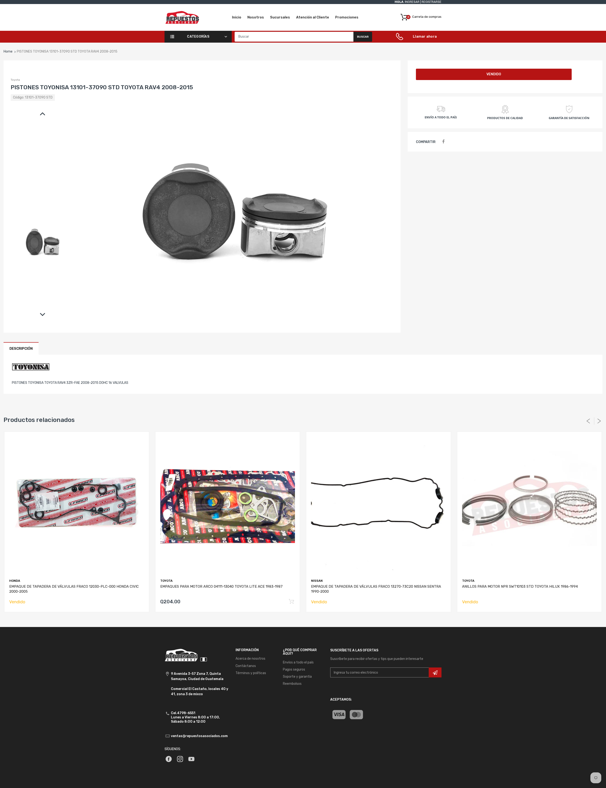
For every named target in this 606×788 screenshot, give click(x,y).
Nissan (317, 580)
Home (8, 51)
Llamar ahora (425, 36)
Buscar (363, 36)
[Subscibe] (435, 672)
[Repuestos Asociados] (182, 17)
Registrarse (431, 2)
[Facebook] (443, 142)
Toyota (15, 79)
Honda (14, 580)
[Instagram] (180, 759)
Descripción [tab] (21, 348)
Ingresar (412, 2)
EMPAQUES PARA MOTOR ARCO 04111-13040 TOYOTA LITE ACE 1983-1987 (221, 586)
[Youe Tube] (191, 759)
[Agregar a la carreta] (291, 601)
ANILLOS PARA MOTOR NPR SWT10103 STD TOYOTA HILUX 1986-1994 (520, 586)
